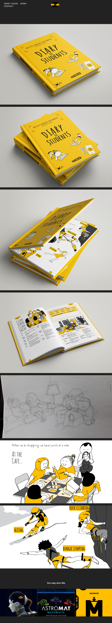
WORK (23, 4)
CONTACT (8, 6)
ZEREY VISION (11, 4)
